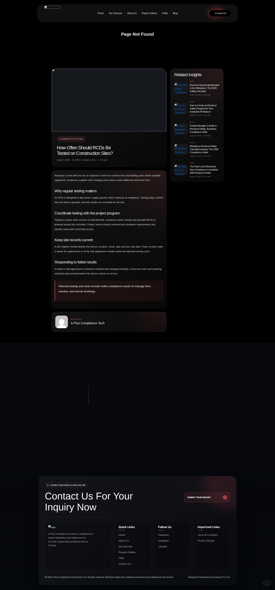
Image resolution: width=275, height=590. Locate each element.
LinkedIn (162, 546)
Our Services (115, 13)
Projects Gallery (127, 552)
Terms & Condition (208, 534)
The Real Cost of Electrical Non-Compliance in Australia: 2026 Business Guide (204, 169)
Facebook (163, 534)
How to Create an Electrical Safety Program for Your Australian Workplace (203, 108)
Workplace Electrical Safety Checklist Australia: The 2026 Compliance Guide (204, 149)
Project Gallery (149, 13)
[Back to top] (266, 583)
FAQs (165, 13)
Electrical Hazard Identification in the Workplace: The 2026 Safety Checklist (204, 88)
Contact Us (220, 13)
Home (101, 13)
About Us (132, 13)
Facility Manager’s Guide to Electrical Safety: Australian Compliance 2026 (203, 129)
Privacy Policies (206, 540)
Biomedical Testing (72, 139)
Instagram (163, 540)
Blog (175, 13)
